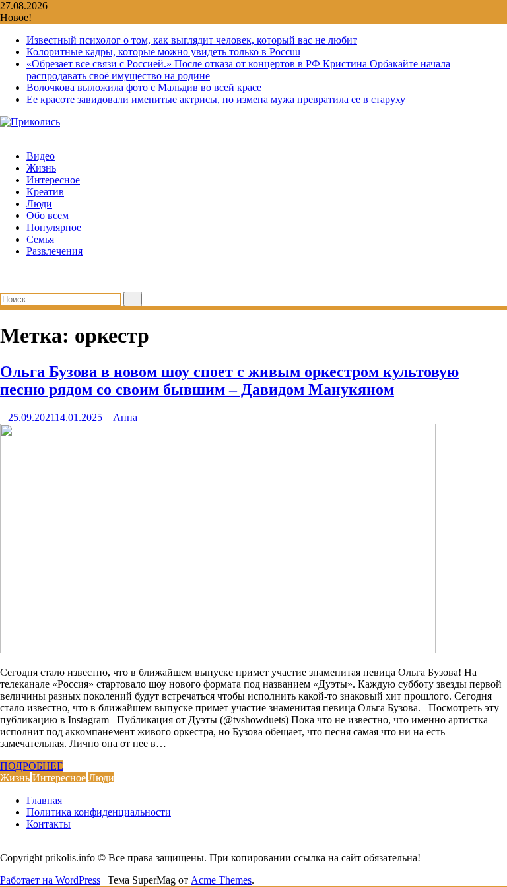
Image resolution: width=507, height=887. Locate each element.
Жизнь (41, 168)
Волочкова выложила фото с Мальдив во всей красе (143, 87)
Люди (39, 203)
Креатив (45, 191)
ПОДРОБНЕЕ (31, 766)
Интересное (53, 179)
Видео (40, 156)
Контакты (48, 824)
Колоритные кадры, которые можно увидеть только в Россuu (163, 51)
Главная (44, 800)
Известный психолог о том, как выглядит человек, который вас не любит (191, 40)
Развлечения (54, 251)
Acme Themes (221, 880)
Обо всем (47, 215)
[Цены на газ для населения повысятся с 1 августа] (4, 273)
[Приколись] (4, 133)
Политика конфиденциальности (98, 812)
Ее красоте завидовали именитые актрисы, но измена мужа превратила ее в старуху (215, 99)
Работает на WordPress (50, 880)
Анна (125, 417)
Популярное (53, 227)
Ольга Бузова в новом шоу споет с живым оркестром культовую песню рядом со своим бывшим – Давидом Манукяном (229, 380)
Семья (40, 239)
